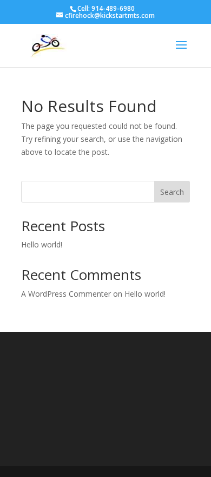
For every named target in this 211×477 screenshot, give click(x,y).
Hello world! (41, 244)
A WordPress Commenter (66, 294)
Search (172, 192)
